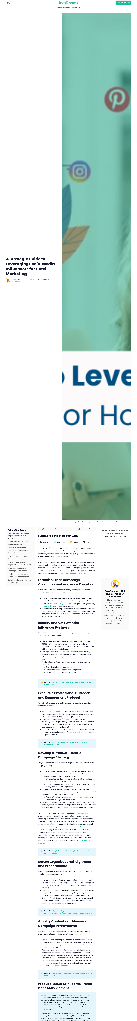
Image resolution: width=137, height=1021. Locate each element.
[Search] (7, 3)
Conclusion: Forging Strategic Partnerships (19, 581)
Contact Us (75, 8)
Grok (88, 542)
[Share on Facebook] (55, 529)
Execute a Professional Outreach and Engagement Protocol (19, 550)
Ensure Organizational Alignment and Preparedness (19, 563)
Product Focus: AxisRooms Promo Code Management (18, 575)
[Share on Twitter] (43, 529)
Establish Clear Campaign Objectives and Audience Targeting (18, 536)
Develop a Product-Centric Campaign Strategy (18, 557)
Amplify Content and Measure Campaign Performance (20, 569)
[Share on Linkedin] (66, 529)
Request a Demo (123, 3)
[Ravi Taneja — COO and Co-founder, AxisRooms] (8, 280)
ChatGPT (46, 542)
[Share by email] (78, 529)
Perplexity (61, 542)
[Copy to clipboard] (90, 529)
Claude (75, 542)
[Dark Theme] (9, 3)
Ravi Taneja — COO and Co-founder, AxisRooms (30, 279)
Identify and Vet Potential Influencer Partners (18, 543)
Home (59, 8)
